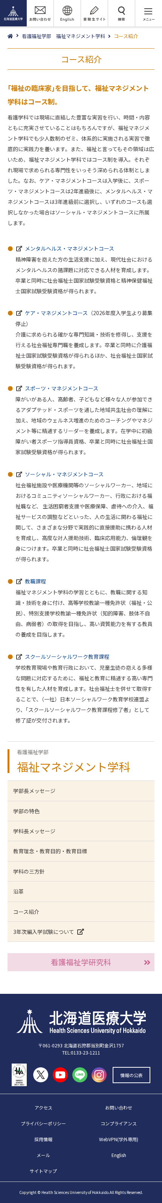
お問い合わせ (118, 1107)
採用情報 (43, 1139)
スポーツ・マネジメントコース (61, 388)
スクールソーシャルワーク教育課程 (67, 656)
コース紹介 (26, 911)
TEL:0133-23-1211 (81, 1052)
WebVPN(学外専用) (118, 1139)
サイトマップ (43, 1171)
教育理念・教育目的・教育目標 (50, 851)
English (119, 1155)
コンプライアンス (119, 1123)
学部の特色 (26, 811)
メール (43, 1155)
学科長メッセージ (34, 831)
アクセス (43, 1107)
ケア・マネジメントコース (56, 313)
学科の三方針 (29, 871)
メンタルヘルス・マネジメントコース (69, 248)
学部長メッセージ (34, 790)
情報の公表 (131, 1075)
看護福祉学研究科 (81, 962)
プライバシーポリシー (43, 1123)
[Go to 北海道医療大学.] (15, 36)
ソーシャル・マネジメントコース (64, 474)
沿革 (18, 891)
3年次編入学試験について (43, 931)
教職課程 (35, 581)
